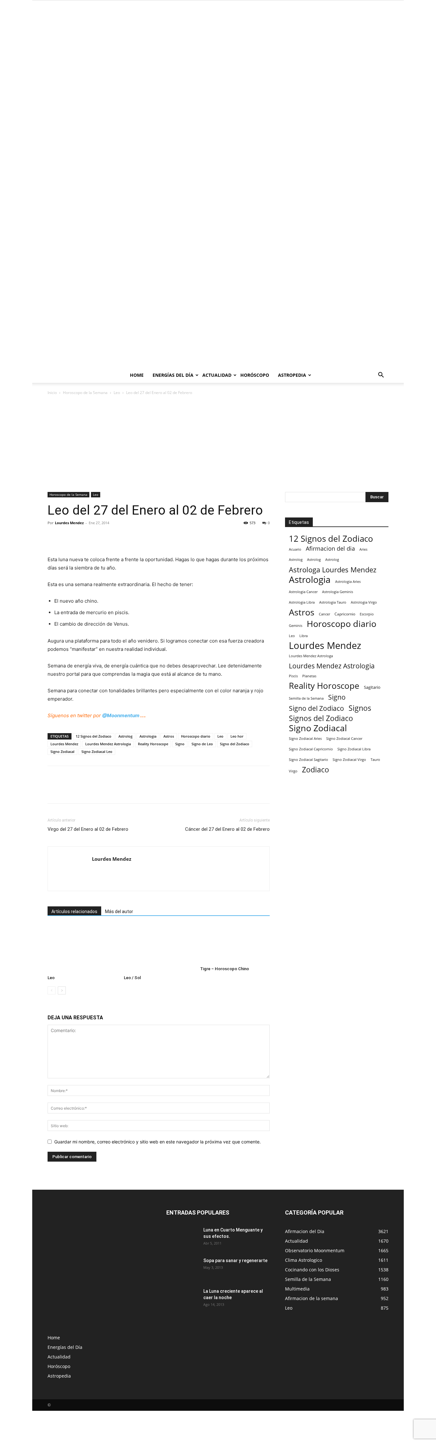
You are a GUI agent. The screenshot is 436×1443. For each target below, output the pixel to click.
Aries (363, 549)
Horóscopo (254, 375)
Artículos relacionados (74, 911)
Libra (303, 635)
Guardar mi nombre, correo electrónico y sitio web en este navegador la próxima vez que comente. (157, 1141)
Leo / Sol (132, 977)
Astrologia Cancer (303, 592)
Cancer (324, 614)
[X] (68, 537)
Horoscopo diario (195, 736)
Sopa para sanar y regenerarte (235, 1260)
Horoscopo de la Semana (85, 392)
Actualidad (216, 375)
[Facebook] (54, 537)
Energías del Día (173, 375)
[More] (113, 537)
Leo (117, 392)
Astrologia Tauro (332, 602)
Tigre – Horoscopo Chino (224, 968)
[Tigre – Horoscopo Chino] (235, 944)
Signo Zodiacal (62, 751)
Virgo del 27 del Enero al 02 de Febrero (88, 829)
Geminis (295, 625)
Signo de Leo (202, 743)
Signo (179, 743)
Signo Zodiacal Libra (354, 749)
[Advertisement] (218, 444)
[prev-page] (52, 990)
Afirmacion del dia (330, 548)
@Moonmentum (120, 715)
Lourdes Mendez (69, 522)
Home (137, 375)
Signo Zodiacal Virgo (349, 759)
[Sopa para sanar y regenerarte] (181, 1267)
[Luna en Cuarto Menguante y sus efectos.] (182, 1238)
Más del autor (119, 911)
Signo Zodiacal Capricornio (311, 749)
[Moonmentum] (218, 184)
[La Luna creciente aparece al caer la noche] (182, 1299)
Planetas (309, 675)
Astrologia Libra (302, 602)
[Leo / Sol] (158, 948)
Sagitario (372, 687)
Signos (360, 708)
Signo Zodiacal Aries (305, 738)
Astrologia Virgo (364, 602)
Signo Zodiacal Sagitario (308, 759)
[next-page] (62, 990)
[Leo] (82, 948)
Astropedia (292, 375)
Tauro (375, 759)
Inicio (52, 392)
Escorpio (367, 614)
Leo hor (237, 736)
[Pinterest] (83, 537)
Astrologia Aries (348, 581)
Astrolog (125, 736)
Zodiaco (315, 769)
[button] (380, 376)
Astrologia (147, 736)
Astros (168, 736)
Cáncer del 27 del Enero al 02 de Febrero (227, 829)
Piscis (293, 675)
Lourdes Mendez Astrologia (108, 743)
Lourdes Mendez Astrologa (311, 655)
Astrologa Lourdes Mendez (332, 569)
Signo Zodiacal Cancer (344, 738)
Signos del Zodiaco (321, 718)
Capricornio (345, 613)
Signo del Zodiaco (234, 743)
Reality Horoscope (153, 743)
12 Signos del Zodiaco (93, 736)
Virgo (293, 771)
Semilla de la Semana (306, 698)
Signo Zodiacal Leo (96, 751)
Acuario (295, 549)
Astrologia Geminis (337, 592)
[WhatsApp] (98, 537)
